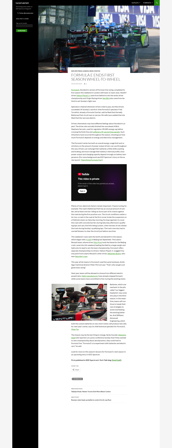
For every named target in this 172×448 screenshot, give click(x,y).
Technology (77, 379)
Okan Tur (75, 329)
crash (89, 239)
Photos (97, 71)
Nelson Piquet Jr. (83, 95)
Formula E (75, 90)
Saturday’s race (81, 256)
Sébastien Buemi (114, 253)
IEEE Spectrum (76, 71)
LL (86, 84)
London (86, 71)
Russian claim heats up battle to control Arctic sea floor (91, 398)
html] (115, 360)
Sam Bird (106, 98)
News (91, 71)
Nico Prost (97, 242)
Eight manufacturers (90, 276)
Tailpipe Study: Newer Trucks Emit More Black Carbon (91, 390)
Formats (147, 3)
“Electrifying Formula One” (91, 160)
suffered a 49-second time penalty (106, 132)
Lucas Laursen (22, 3)
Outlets (135, 3)
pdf (119, 360)
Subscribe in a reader (22, 19)
